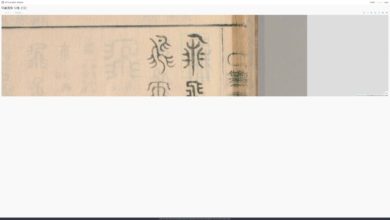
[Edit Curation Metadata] (364, 12)
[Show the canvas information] (379, 12)
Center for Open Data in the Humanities (170, 219)
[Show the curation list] (371, 12)
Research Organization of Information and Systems (197, 219)
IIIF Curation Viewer (14, 2)
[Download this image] (375, 12)
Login (386, 2)
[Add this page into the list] (368, 12)
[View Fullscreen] (4, 23)
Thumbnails (18, 13)
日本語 (372, 2)
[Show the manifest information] (383, 12)
